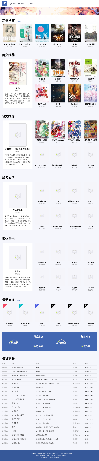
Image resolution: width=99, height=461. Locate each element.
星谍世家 (15, 403)
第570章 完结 (40, 411)
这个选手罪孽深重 (18, 399)
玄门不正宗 (16, 419)
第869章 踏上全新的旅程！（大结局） (47, 439)
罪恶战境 (15, 391)
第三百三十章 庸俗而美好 (43, 407)
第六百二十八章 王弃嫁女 (43, 419)
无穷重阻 (15, 383)
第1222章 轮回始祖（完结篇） (45, 443)
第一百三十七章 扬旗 (42, 423)
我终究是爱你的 (17, 367)
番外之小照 (39, 387)
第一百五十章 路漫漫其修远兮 (45, 431)
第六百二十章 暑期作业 (43, 403)
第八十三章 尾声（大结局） (44, 391)
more (18, 21)
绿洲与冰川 (16, 387)
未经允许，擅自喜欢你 (19, 375)
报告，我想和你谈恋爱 (19, 371)
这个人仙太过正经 (18, 415)
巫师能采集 (16, 443)
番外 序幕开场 (40, 375)
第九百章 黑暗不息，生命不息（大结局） (48, 383)
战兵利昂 (15, 411)
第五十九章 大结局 (41, 435)
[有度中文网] (4, 3)
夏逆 (13, 427)
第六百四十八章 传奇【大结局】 (45, 399)
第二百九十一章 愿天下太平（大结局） (47, 427)
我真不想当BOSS (18, 435)
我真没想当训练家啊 (19, 439)
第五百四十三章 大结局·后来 (44, 415)
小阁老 (14, 431)
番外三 (38, 371)
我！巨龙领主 (16, 379)
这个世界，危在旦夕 (19, 395)
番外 (37, 367)
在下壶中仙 (16, 407)
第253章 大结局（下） (43, 395)
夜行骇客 (15, 423)
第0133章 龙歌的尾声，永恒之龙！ (46, 379)
